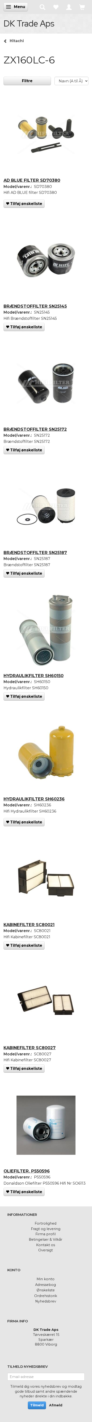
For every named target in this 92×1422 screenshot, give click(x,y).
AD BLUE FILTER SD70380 (32, 180)
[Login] (69, 7)
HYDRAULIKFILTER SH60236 (34, 798)
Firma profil (45, 1234)
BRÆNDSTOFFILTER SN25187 (35, 552)
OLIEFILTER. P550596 (27, 1171)
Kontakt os (45, 1245)
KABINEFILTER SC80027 (30, 1047)
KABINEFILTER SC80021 (29, 924)
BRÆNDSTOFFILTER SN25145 (35, 306)
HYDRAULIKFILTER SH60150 (33, 675)
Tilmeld (37, 1405)
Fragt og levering (45, 1229)
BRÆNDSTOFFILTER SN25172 (35, 429)
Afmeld (55, 1405)
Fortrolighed (45, 1223)
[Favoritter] (55, 7)
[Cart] (82, 7)
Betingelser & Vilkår (45, 1239)
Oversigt (45, 1250)
